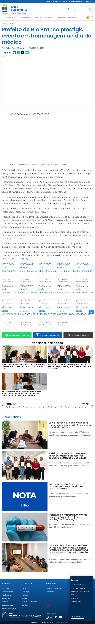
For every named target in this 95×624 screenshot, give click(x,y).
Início (5, 23)
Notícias (38, 18)
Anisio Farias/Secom (15, 48)
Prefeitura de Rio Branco (40, 622)
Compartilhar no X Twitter (81, 335)
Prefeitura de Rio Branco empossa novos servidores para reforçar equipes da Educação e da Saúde (70, 366)
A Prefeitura (8, 18)
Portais (48, 18)
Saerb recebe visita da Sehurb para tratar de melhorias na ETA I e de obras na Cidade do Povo (23, 366)
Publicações (24, 18)
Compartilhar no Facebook (49, 335)
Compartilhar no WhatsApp (19, 335)
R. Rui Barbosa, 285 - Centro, (31, 616)
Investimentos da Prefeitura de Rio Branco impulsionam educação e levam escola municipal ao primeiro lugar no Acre (21, 393)
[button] (14, 52)
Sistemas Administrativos (67, 18)
